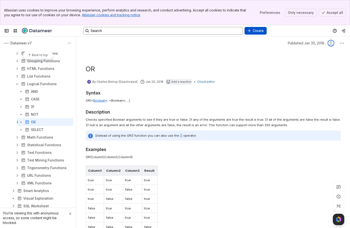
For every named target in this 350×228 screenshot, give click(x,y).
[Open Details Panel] (338, 196)
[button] (99, 170)
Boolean (99, 100)
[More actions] (69, 43)
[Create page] (338, 206)
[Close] (70, 214)
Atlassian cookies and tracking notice (111, 15)
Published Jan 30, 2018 (306, 43)
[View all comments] (338, 187)
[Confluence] (37, 31)
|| (181, 135)
